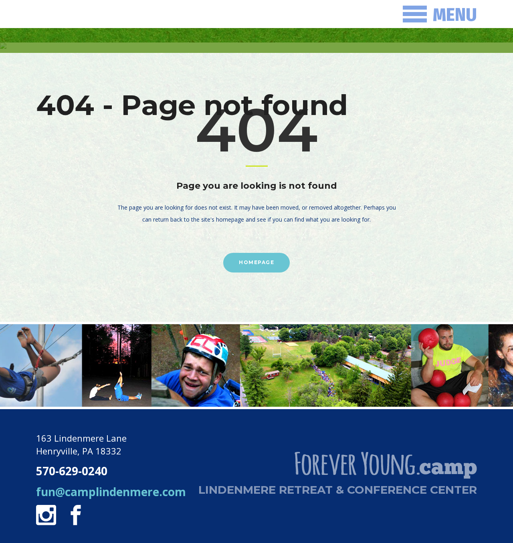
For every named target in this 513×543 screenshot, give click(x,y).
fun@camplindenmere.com (111, 491)
